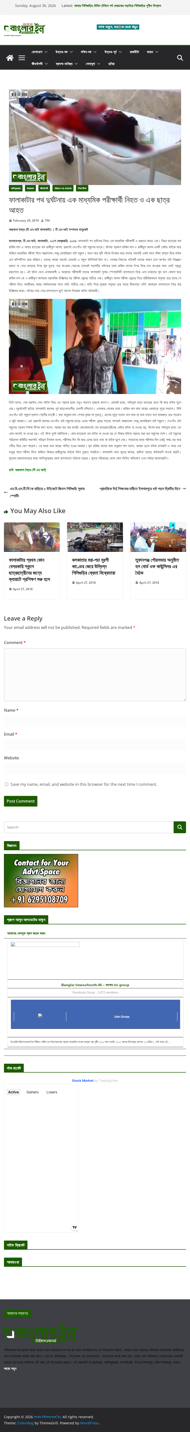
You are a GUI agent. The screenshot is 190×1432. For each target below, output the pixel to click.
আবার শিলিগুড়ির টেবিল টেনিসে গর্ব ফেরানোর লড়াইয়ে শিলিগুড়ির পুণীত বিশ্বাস (117, 8)
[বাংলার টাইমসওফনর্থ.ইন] (10, 58)
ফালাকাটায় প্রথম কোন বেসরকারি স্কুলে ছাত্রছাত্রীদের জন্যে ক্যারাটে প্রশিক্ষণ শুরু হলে (29, 569)
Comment (15, 642)
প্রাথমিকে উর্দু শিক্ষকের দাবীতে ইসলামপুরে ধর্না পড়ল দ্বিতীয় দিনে (140, 488)
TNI (47, 220)
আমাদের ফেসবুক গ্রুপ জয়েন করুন (26, 933)
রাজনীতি (134, 51)
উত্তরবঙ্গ (30, 188)
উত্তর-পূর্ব (111, 51)
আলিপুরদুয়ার (16, 188)
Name (11, 710)
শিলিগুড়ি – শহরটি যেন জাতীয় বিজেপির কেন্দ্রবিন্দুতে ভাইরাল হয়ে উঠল (113, 3)
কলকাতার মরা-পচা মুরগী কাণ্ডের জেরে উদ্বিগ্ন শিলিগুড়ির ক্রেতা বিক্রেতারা (93, 566)
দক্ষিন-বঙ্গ (86, 51)
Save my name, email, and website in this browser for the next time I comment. (84, 784)
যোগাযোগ (37, 51)
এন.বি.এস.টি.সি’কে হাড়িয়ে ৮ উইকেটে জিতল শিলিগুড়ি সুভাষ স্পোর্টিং (47, 492)
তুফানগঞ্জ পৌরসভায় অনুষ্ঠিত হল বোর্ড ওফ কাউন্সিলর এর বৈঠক (157, 566)
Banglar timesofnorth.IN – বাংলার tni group (95, 985)
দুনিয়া (111, 63)
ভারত (150, 51)
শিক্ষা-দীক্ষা (82, 188)
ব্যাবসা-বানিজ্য (64, 63)
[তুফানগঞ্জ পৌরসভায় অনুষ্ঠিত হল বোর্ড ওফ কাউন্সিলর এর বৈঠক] (158, 526)
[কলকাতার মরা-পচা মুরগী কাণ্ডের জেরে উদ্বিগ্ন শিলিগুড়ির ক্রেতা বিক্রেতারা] (95, 526)
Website (11, 758)
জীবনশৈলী (37, 63)
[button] (45, 51)
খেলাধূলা (90, 63)
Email (10, 734)
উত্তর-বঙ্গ (62, 51)
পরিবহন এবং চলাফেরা (62, 188)
